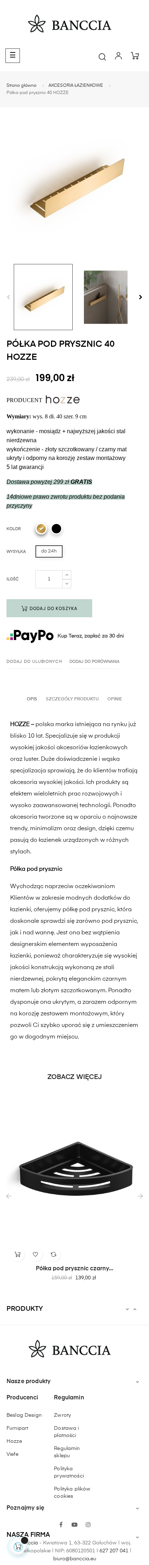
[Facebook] (60, 1525)
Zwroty (62, 1415)
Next (140, 297)
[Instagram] (88, 1525)
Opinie (114, 699)
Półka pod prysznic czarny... (74, 1269)
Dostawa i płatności (66, 1432)
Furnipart (17, 1428)
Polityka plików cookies (72, 1493)
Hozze (14, 1441)
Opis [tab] (32, 699)
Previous (8, 297)
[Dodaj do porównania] (53, 1254)
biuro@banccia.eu (74, 1558)
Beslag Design (24, 1415)
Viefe (12, 1454)
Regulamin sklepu (67, 1452)
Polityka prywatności (69, 1472)
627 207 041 (113, 1550)
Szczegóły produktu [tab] (72, 699)
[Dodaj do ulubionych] (35, 1254)
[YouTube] (74, 1525)
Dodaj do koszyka (52, 608)
